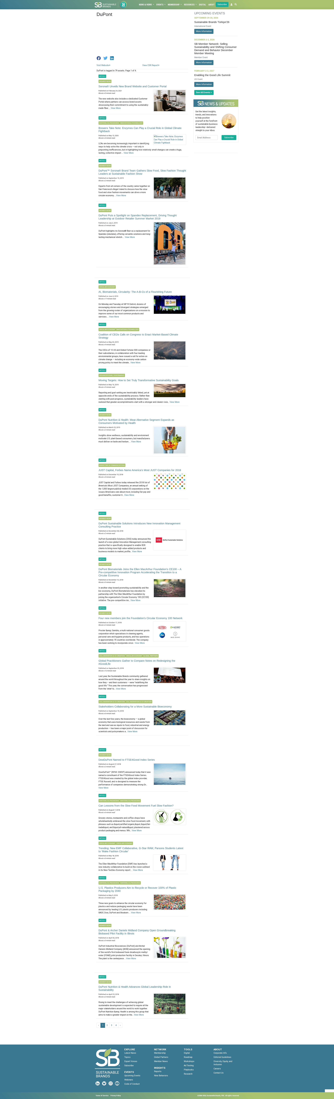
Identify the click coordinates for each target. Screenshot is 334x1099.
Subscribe (222, 4)
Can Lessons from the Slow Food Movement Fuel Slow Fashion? (136, 805)
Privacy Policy (116, 1096)
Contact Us (218, 1073)
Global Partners (161, 1057)
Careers (217, 1068)
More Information (204, 31)
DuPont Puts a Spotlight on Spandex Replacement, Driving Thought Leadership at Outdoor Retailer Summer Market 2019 (138, 217)
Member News (161, 1061)
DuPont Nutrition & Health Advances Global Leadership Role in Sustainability (135, 988)
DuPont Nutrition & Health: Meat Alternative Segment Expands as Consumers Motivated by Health (136, 421)
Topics (127, 1057)
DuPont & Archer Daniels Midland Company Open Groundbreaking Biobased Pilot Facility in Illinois (137, 932)
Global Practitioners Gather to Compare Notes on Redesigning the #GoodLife (137, 662)
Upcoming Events (132, 1075)
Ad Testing (189, 1065)
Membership (174, 4)
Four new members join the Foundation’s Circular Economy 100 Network (140, 618)
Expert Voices (130, 1061)
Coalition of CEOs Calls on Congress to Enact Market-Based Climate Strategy (138, 336)
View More (116, 108)
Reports (157, 1071)
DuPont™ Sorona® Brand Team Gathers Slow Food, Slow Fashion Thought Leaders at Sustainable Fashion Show (142, 172)
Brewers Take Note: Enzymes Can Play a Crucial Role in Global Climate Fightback (140, 130)
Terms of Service (102, 1096)
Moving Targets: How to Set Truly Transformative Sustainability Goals (139, 380)
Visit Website (103, 65)
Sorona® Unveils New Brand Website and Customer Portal (132, 86)
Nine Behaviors (161, 1075)
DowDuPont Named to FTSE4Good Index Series (127, 759)
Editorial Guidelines (222, 1057)
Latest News (130, 1053)
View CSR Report (150, 65)
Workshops (189, 1061)
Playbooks (189, 1069)
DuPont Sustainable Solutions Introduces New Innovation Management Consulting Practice (139, 525)
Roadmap (188, 1057)
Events (160, 4)
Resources (189, 4)
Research (188, 1074)
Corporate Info (220, 1053)
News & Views (145, 4)
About (211, 4)
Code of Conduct (132, 1084)
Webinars (128, 1079)
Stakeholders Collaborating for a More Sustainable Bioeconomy (135, 706)
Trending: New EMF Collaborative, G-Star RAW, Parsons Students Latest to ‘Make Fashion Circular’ (141, 850)
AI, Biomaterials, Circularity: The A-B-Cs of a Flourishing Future (135, 291)
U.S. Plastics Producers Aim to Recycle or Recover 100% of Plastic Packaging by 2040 (137, 889)
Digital (202, 4)
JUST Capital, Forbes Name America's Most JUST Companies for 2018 (140, 470)
